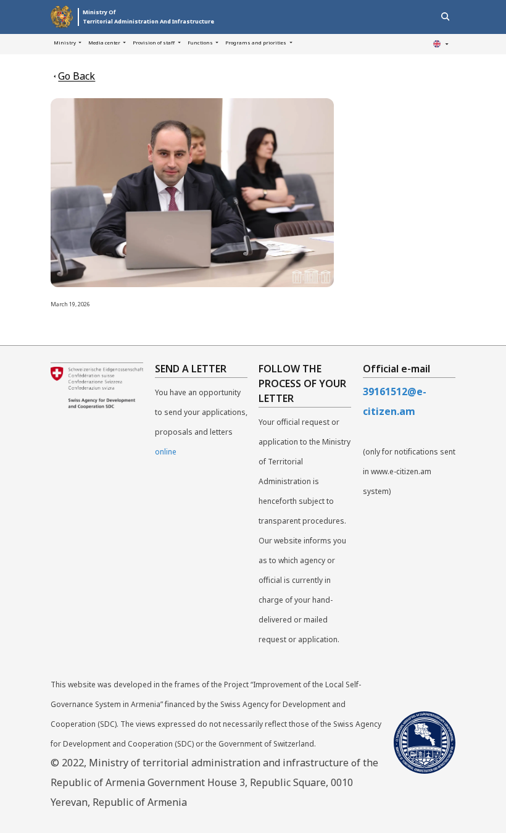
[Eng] (441, 44)
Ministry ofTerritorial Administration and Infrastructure (148, 16)
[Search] (445, 17)
